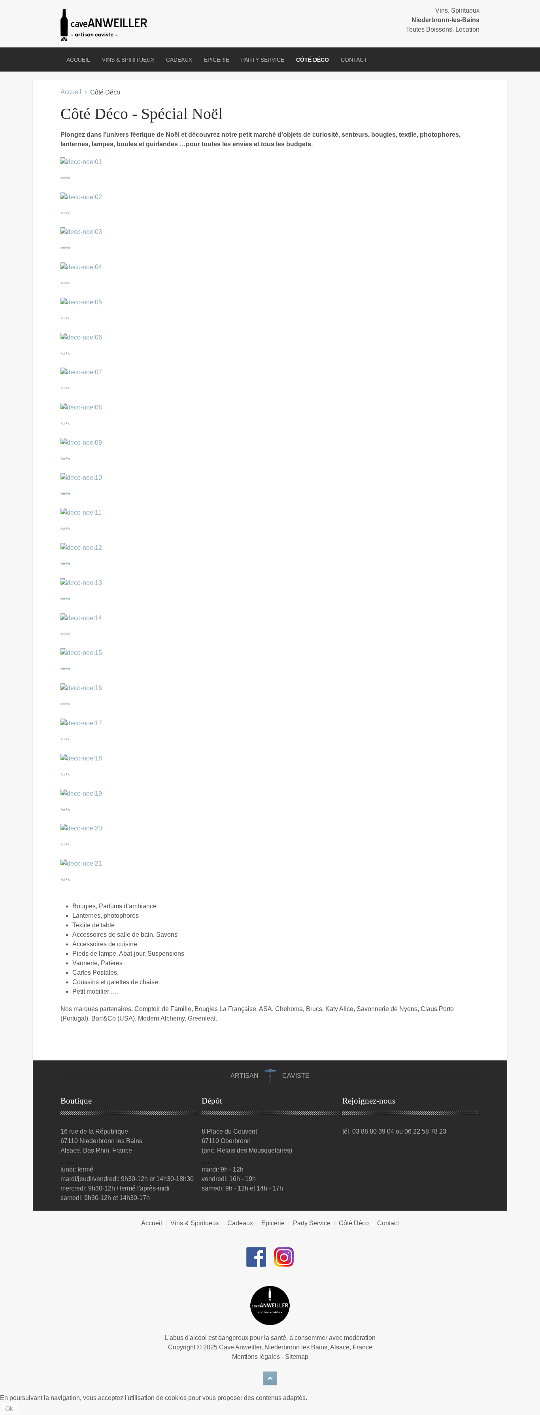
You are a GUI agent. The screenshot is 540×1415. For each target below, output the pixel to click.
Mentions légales (256, 1356)
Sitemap (296, 1356)
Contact (354, 60)
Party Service (262, 60)
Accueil (78, 60)
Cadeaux (179, 60)
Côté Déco (312, 60)
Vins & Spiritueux (128, 60)
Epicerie (216, 60)
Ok (9, 1409)
